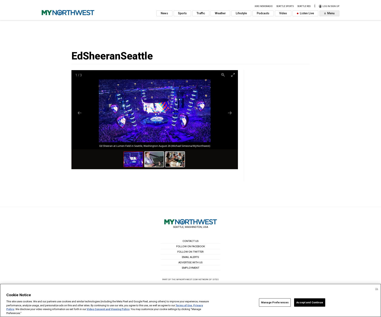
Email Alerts (190, 257)
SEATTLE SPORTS (285, 6)
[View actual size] (223, 74)
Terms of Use (184, 305)
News (164, 13)
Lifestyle (241, 13)
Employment (190, 267)
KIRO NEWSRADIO (264, 6)
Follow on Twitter (190, 251)
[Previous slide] (79, 113)
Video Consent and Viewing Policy (108, 309)
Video (283, 13)
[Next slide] (230, 113)
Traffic (201, 13)
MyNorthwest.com (187, 279)
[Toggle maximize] (233, 74)
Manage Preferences (275, 302)
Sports (182, 13)
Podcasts (263, 13)
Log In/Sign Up (330, 6)
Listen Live (306, 13)
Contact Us (191, 241)
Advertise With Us (190, 262)
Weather (220, 13)
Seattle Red (304, 6)
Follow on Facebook (190, 246)
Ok (376, 289)
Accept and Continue (309, 302)
